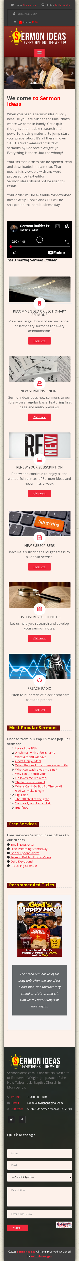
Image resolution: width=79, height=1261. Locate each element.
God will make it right (29, 790)
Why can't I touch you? (30, 774)
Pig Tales (21, 795)
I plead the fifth (26, 748)
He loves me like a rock (31, 778)
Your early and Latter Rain (33, 803)
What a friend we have (30, 757)
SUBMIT (17, 1228)
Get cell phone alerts (25, 853)
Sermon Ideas (26, 1251)
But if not (21, 807)
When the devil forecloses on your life (41, 765)
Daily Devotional (22, 861)
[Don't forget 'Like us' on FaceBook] (22, 1119)
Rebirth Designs (41, 1256)
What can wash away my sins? (36, 769)
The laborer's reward (30, 782)
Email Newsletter (23, 844)
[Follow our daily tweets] (11, 1119)
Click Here (39, 341)
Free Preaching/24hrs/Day (29, 849)
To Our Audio (62, 4)
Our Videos (29, 4)
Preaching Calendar (24, 866)
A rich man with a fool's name (35, 752)
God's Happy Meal (28, 761)
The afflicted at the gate (32, 799)
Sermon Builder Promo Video (31, 857)
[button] (7, 73)
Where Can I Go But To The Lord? (38, 786)
